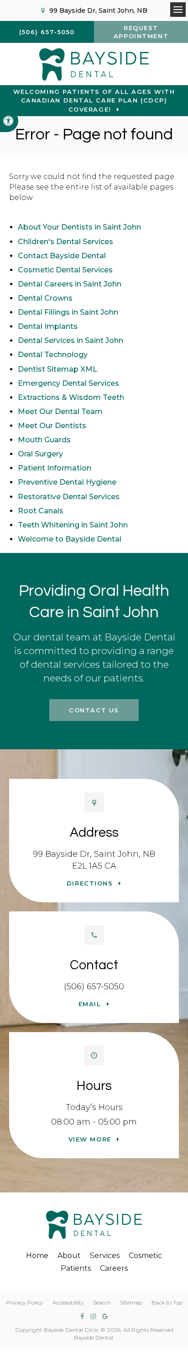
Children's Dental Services (65, 241)
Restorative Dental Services (69, 496)
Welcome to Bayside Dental (69, 539)
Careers (114, 1268)
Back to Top (167, 1302)
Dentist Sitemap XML (57, 369)
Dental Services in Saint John (70, 340)
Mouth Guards (44, 439)
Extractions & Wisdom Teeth (71, 397)
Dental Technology (53, 354)
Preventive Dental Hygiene (67, 482)
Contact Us (94, 710)
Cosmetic (145, 1255)
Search (102, 1302)
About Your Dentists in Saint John (79, 227)
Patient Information (54, 468)
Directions (90, 883)
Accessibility (68, 1302)
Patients (76, 1268)
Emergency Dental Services (68, 383)
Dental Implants (48, 326)
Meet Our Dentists (52, 425)
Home (37, 1255)
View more (89, 1139)
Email (89, 1004)
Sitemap (131, 1302)
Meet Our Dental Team (60, 411)
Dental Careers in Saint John (69, 284)
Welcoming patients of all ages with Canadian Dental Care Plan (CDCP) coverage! (94, 100)
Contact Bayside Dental (62, 255)
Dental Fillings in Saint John (68, 312)
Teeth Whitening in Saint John (73, 525)
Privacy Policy (24, 1302)
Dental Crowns (45, 298)
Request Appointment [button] (141, 32)
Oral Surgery (40, 454)
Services (105, 1255)
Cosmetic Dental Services (65, 270)
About (69, 1255)
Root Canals (40, 510)
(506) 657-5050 (94, 987)
